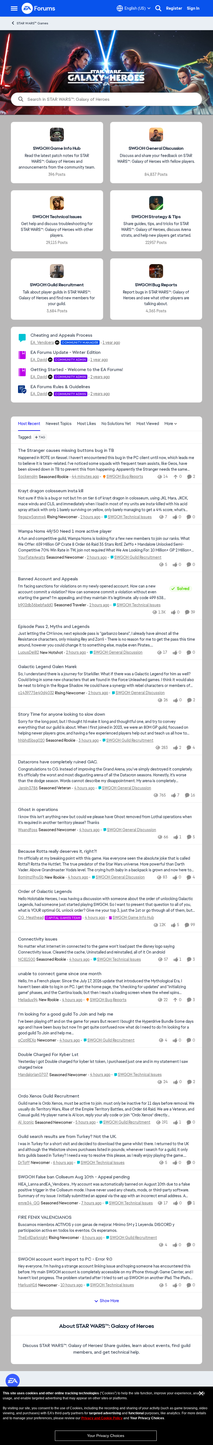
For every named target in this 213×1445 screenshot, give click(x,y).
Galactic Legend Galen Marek (47, 666)
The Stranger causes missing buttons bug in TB (66, 450)
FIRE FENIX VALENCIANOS (45, 1217)
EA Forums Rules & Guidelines (60, 387)
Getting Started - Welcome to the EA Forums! (77, 369)
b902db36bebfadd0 (35, 604)
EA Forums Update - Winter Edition (66, 352)
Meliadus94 (28, 999)
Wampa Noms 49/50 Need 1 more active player (65, 531)
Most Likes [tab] (86, 423)
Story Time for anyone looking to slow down (61, 714)
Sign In (193, 8)
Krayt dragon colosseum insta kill (50, 491)
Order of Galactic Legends (45, 891)
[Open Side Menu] (14, 8)
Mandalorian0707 (33, 1074)
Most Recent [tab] (29, 423)
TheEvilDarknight (33, 1237)
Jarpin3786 (28, 787)
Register (174, 8)
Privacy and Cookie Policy (102, 1418)
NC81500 (26, 959)
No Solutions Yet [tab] (116, 423)
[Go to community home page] (38, 8)
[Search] (158, 8)
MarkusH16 (27, 1284)
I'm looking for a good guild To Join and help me (65, 1014)
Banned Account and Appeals (48, 579)
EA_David (39, 359)
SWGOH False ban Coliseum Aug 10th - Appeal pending (74, 1177)
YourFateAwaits (31, 557)
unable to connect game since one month (60, 974)
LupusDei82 (28, 652)
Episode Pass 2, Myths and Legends (54, 626)
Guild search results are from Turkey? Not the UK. (67, 1136)
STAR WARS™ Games (32, 23)
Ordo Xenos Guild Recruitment (48, 1096)
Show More (109, 1300)
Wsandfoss (27, 829)
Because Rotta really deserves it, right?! (57, 851)
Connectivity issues (37, 939)
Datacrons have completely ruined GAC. (57, 762)
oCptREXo (27, 1040)
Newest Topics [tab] (59, 423)
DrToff (24, 1162)
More (168, 423)
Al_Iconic (26, 1122)
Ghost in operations (38, 809)
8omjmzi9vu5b (31, 877)
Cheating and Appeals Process (61, 335)
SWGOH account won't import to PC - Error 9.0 (65, 1259)
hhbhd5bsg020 (31, 740)
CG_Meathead (31, 917)
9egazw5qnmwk (32, 516)
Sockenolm (28, 476)
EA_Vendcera (42, 342)
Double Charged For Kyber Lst (48, 1054)
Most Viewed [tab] (147, 423)
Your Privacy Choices (105, 1435)
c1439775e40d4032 (36, 692)
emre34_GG (29, 1203)
